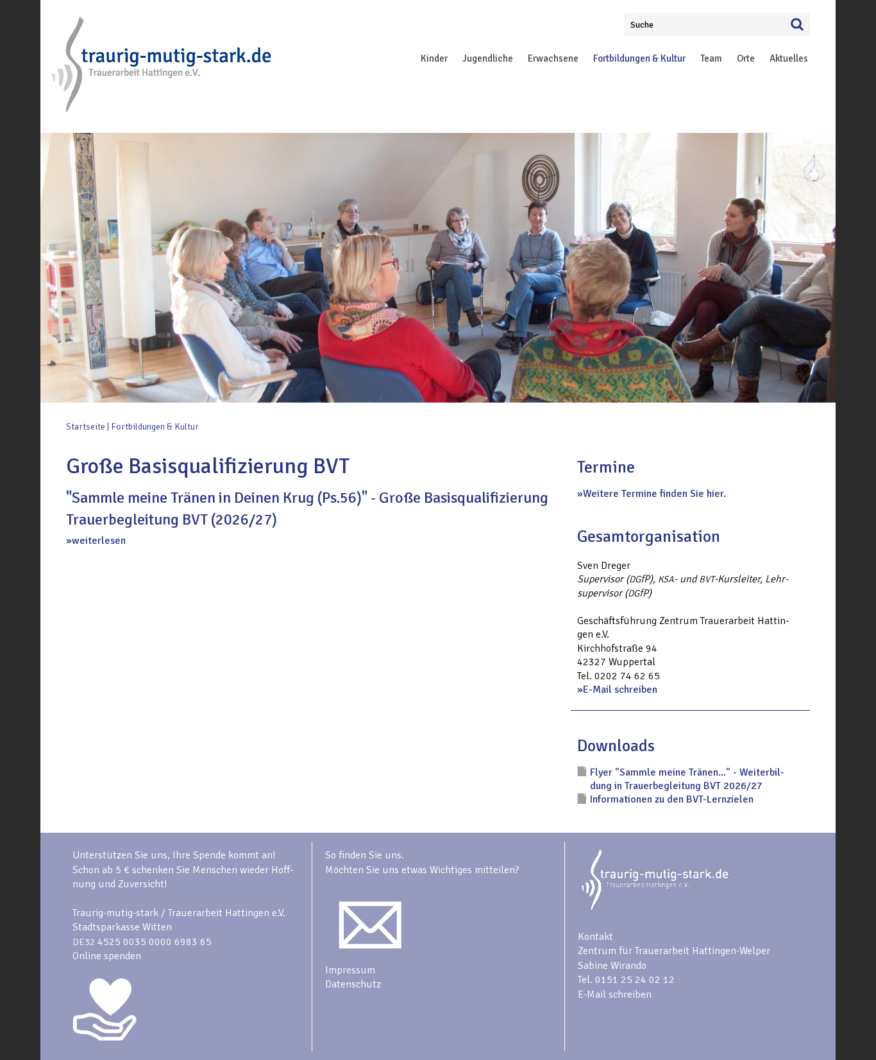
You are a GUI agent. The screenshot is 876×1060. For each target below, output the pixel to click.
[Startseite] (162, 109)
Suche (641, 24)
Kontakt (595, 936)
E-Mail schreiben (620, 689)
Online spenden (106, 956)
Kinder (434, 58)
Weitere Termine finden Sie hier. (654, 493)
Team (711, 58)
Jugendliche (487, 58)
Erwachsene (553, 58)
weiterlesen (99, 540)
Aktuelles (789, 58)
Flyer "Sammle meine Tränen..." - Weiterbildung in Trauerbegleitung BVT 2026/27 (687, 779)
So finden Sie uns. (364, 855)
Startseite (85, 426)
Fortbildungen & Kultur (639, 58)
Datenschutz (353, 984)
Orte (746, 58)
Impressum (350, 970)
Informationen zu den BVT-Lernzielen (672, 799)
